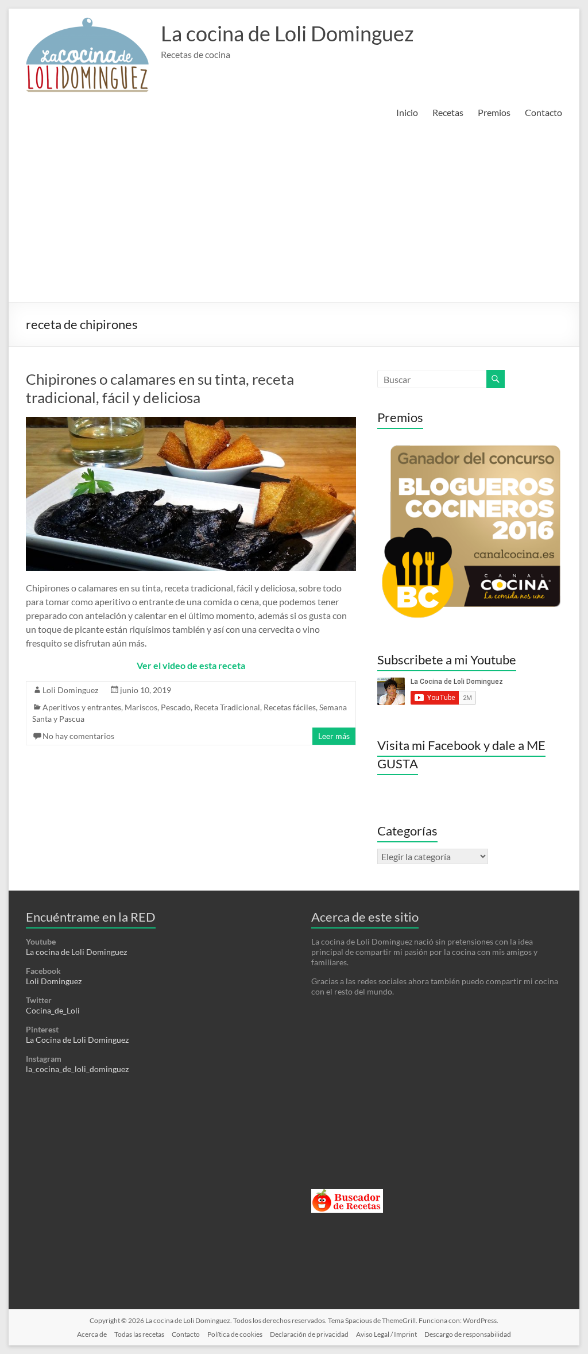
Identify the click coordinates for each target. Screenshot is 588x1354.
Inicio (407, 112)
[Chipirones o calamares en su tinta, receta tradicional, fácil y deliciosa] (191, 422)
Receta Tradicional (227, 707)
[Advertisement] (294, 216)
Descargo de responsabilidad (467, 1334)
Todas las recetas (139, 1334)
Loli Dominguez (70, 690)
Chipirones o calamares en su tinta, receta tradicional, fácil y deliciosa (160, 388)
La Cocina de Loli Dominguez (77, 1039)
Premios (494, 112)
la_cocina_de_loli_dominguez (77, 1069)
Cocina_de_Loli (53, 1010)
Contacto (543, 112)
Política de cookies (234, 1334)
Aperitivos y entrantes (81, 707)
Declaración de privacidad (309, 1334)
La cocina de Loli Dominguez (287, 33)
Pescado (176, 707)
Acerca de (92, 1334)
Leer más (334, 736)
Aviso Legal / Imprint (386, 1334)
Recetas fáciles (290, 707)
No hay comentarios (78, 736)
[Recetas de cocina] (347, 1194)
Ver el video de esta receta (191, 665)
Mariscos (141, 707)
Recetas (447, 112)
